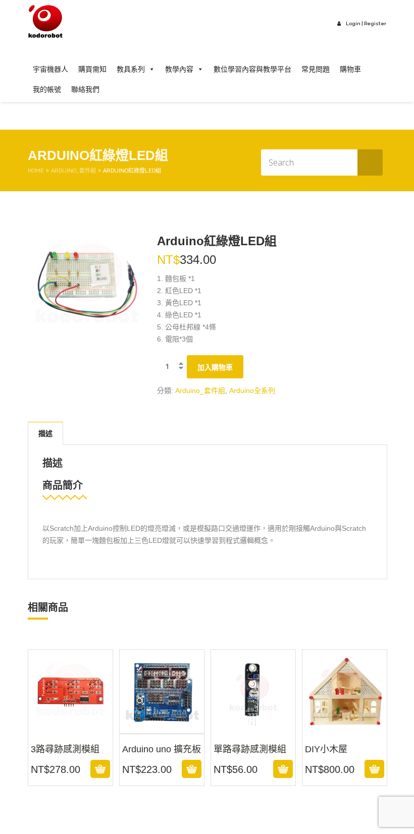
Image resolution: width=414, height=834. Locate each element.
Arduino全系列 (252, 390)
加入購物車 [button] (69, 769)
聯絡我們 (85, 89)
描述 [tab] (45, 433)
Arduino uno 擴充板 (161, 727)
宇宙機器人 (50, 69)
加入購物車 (215, 367)
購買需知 (92, 69)
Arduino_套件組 (73, 171)
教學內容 (179, 69)
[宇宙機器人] (45, 22)
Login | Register (366, 23)
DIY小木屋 (345, 727)
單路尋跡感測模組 (253, 727)
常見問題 (315, 69)
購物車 (350, 69)
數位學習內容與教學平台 (252, 69)
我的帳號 (47, 89)
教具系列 (131, 69)
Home (36, 171)
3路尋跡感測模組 (70, 727)
